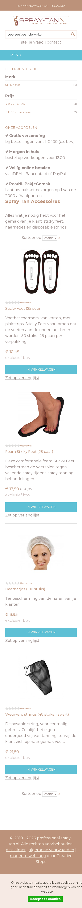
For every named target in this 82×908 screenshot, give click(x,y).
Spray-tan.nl (13, 84)
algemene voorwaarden (51, 850)
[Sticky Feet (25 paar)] (41, 271)
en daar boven (18, 112)
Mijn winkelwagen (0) (32, 5)
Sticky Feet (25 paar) (23, 308)
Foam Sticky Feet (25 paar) (29, 451)
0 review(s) (26, 302)
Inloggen (59, 5)
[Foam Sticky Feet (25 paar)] (41, 415)
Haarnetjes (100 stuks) (25, 589)
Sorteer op (31, 237)
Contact (54, 42)
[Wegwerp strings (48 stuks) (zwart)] (41, 677)
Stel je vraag (32, 42)
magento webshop (28, 855)
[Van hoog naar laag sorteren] (59, 237)
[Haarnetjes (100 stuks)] (41, 552)
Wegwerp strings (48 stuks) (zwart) (37, 714)
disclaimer (16, 850)
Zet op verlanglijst (22, 377)
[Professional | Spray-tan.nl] (41, 21)
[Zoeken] (73, 34)
